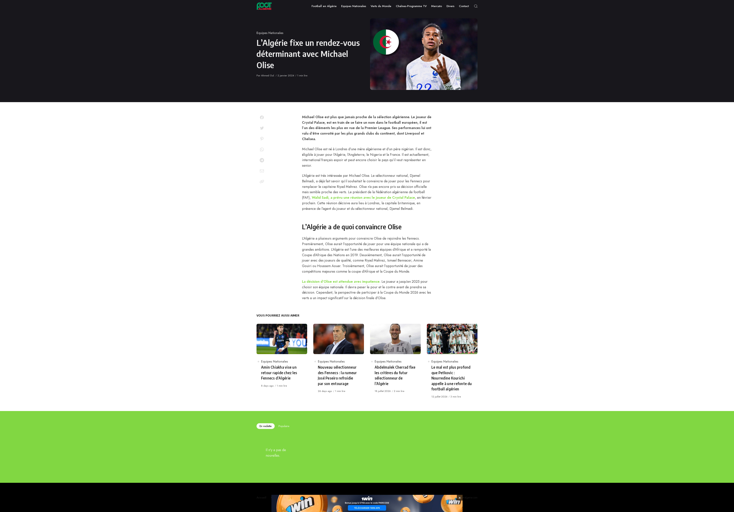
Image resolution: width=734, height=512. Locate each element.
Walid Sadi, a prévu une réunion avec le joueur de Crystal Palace (363, 197)
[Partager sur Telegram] (262, 160)
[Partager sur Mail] (262, 171)
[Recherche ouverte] (476, 6)
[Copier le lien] (262, 181)
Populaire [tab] (283, 426)
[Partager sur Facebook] (262, 117)
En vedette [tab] (266, 426)
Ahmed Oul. (267, 75)
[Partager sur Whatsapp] (262, 149)
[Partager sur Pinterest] (262, 138)
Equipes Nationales (270, 33)
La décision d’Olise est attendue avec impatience (341, 281)
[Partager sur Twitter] (262, 128)
